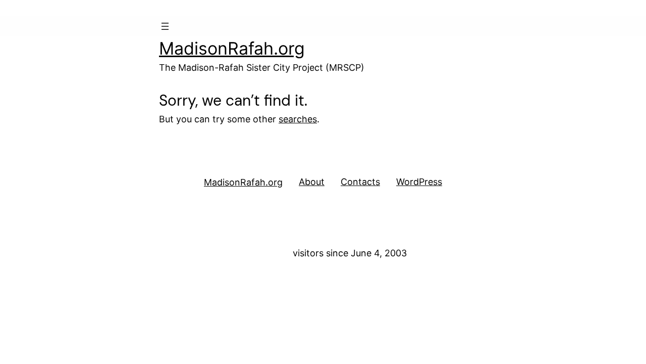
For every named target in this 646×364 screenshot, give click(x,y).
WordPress (419, 181)
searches (298, 119)
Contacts (360, 181)
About (312, 181)
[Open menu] (165, 26)
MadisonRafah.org (232, 48)
